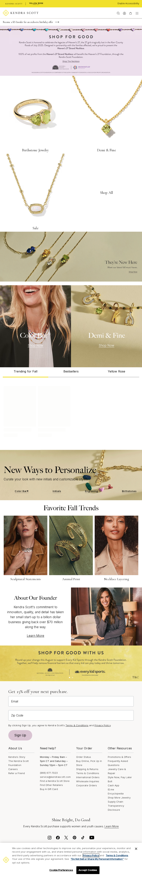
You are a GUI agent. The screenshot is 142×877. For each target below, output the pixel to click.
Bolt (110, 781)
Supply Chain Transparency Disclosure (116, 805)
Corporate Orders (86, 785)
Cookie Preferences (61, 870)
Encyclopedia (116, 793)
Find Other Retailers (51, 785)
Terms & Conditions (87, 773)
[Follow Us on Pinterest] (74, 838)
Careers (13, 769)
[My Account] (124, 13)
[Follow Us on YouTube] (91, 838)
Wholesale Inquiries (87, 781)
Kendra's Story (16, 756)
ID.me (111, 789)
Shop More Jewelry (119, 797)
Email (14, 701)
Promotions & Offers (119, 756)
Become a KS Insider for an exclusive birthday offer (28, 22)
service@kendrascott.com (55, 776)
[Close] (136, 849)
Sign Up (20, 735)
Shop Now (35, 345)
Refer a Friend (16, 773)
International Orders (87, 777)
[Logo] (20, 12)
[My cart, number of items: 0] (130, 13)
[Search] (118, 13)
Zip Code (17, 715)
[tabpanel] (71, 410)
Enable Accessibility (128, 3)
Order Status (83, 756)
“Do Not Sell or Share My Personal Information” (97, 858)
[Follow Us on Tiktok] (83, 838)
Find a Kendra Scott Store (55, 780)
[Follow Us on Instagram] (49, 838)
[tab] (25, 372)
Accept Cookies (88, 870)
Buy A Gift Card (49, 789)
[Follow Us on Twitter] (66, 838)
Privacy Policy (102, 725)
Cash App (113, 785)
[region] (71, 860)
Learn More (35, 636)
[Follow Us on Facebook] (58, 838)
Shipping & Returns (87, 769)
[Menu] (137, 13)
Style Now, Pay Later (120, 777)
